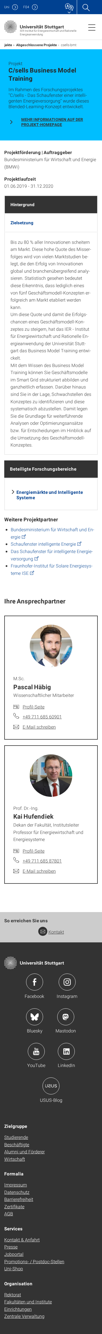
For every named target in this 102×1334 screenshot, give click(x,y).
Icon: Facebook (34, 982)
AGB (8, 1213)
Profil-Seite (33, 707)
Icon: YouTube (36, 1051)
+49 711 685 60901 (42, 717)
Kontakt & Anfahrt (22, 1240)
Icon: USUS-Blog (51, 1085)
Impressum (15, 1185)
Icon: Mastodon (65, 1016)
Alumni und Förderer (24, 1151)
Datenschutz (16, 1192)
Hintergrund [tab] (22, 204)
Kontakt (56, 932)
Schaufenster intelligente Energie (43, 544)
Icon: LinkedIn (66, 1051)
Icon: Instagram (67, 982)
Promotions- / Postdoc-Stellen (34, 1261)
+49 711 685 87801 (42, 861)
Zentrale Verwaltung (24, 1316)
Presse (11, 1247)
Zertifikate (14, 1206)
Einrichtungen (18, 1309)
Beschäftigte (16, 1144)
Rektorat (12, 1294)
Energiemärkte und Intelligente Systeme (49, 494)
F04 (26, 7)
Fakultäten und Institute (28, 1302)
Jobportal (14, 1254)
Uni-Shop (13, 1268)
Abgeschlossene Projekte (36, 44)
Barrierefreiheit (18, 1199)
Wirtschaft (14, 1159)
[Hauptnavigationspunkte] (92, 27)
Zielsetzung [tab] (21, 222)
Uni (6, 7)
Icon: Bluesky (34, 1016)
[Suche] (86, 7)
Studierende (16, 1137)
